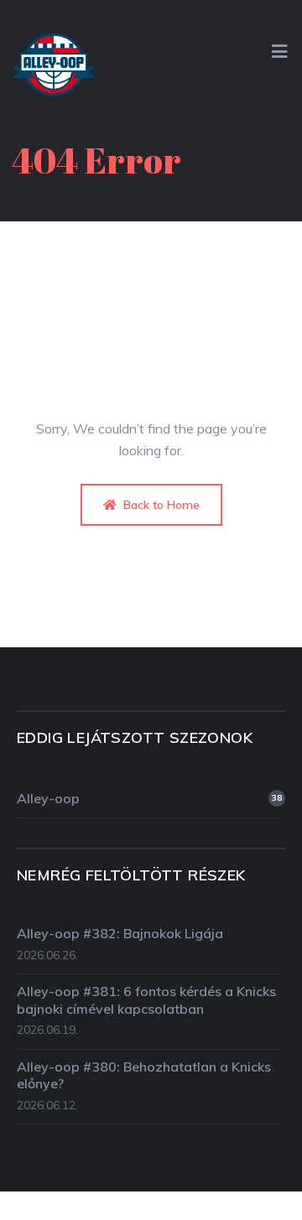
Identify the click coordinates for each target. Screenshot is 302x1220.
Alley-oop (149, 798)
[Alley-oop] (54, 69)
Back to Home (160, 504)
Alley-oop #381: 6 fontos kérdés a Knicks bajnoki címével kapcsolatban (146, 1000)
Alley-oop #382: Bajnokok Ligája (120, 933)
